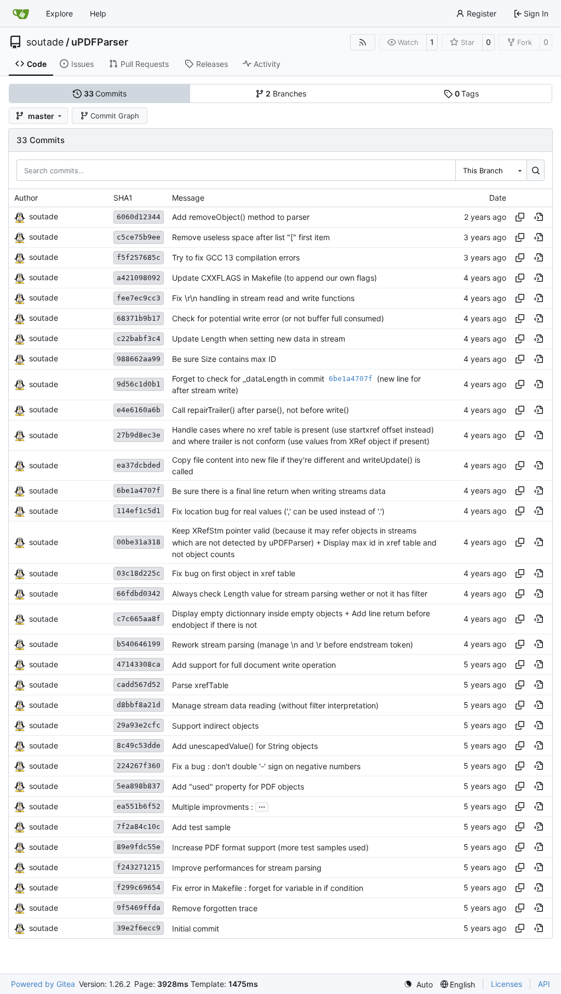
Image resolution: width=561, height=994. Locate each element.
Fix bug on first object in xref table (233, 573)
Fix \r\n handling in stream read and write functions (263, 298)
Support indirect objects (215, 725)
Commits (105, 93)
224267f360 (139, 766)
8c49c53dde (139, 745)
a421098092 (139, 278)
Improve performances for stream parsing (247, 867)
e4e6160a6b (139, 410)
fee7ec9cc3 (139, 298)
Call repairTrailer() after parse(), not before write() (260, 409)
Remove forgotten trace (214, 908)
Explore (59, 13)
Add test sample (201, 827)
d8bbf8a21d (139, 705)
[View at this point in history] (538, 217)
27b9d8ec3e (139, 435)
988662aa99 (139, 359)
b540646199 (139, 644)
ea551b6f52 (139, 806)
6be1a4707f (139, 490)
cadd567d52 (139, 684)
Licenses (506, 984)
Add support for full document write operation (254, 664)
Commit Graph (114, 115)
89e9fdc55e (139, 847)
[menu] (418, 984)
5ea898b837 (139, 786)
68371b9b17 (139, 318)
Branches (286, 93)
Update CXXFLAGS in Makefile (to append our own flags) (274, 277)
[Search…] (535, 170)
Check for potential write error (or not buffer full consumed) (278, 318)
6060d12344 (139, 217)
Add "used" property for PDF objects (238, 786)
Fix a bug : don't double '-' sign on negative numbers (266, 766)
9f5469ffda (139, 908)
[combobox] (490, 170)
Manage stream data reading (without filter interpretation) (275, 705)
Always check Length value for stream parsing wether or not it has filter (299, 594)
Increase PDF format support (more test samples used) (270, 847)
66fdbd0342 (139, 593)
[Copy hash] (520, 217)
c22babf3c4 (139, 338)
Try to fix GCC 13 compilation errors (236, 257)
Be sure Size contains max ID (224, 358)
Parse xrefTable (200, 685)
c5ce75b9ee (139, 237)
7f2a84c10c (139, 826)
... (262, 805)
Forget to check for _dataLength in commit (249, 378)
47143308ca (139, 664)
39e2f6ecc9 (139, 928)
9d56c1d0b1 (139, 384)
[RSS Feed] (362, 42)
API (544, 984)
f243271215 (139, 867)
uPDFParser (99, 42)
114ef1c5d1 (139, 511)
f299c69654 (139, 887)
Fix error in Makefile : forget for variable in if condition (267, 888)
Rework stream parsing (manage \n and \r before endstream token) (292, 644)
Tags (467, 93)
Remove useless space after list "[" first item (251, 237)
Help (98, 13)
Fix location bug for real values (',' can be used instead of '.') (278, 511)
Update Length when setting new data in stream (258, 338)
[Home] (20, 14)
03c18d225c (139, 573)
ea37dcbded (139, 465)
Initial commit (195, 928)
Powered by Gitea (43, 984)
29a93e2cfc (139, 725)
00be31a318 (139, 542)
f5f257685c (139, 257)
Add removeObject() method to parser (241, 216)
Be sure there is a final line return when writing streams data (279, 491)
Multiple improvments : (212, 806)
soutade (45, 42)
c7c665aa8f (139, 619)
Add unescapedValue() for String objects (245, 746)
